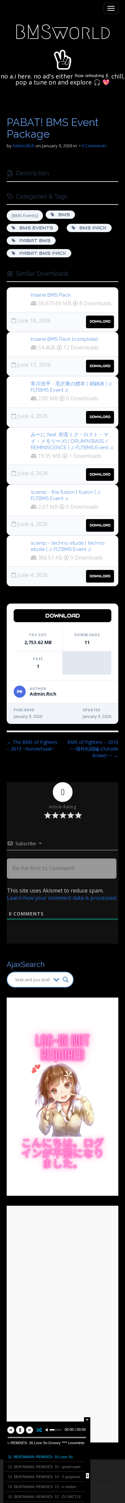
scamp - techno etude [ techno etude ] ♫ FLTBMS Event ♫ (68, 546)
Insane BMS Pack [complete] (64, 339)
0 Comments (94, 146)
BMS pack (91, 228)
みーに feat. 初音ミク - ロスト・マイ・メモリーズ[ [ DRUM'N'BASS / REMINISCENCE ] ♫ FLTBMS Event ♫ (72, 441)
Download (100, 321)
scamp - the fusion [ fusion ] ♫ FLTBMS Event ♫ (66, 495)
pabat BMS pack (40, 253)
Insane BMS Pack (51, 295)
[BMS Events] (25, 215)
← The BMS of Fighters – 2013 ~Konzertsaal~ (32, 745)
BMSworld (62, 32)
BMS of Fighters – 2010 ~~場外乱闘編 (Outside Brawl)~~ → (92, 748)
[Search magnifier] (65, 979)
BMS (62, 214)
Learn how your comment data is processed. (62, 897)
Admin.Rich (24, 146)
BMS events (34, 228)
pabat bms (33, 240)
